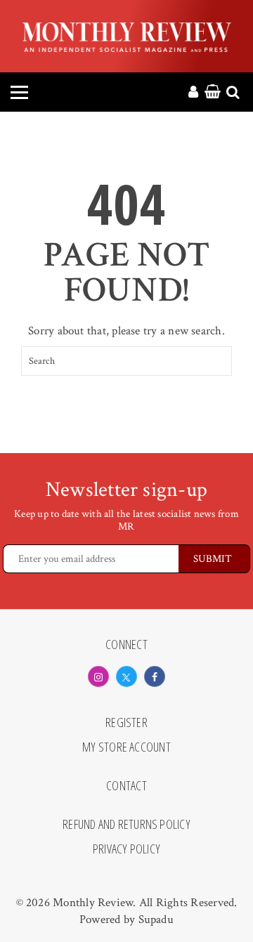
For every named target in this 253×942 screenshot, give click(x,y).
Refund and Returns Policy (126, 824)
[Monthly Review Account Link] (193, 92)
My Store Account (126, 747)
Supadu (156, 919)
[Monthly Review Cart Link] (212, 92)
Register (126, 723)
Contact (126, 786)
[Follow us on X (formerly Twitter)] (126, 676)
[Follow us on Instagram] (98, 676)
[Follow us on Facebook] (154, 676)
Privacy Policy (126, 849)
